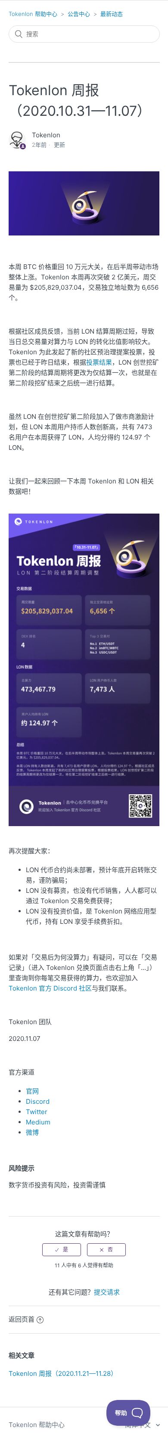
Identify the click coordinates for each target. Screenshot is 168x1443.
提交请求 (107, 1292)
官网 (32, 1091)
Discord (38, 1101)
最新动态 (111, 13)
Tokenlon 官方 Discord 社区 (50, 988)
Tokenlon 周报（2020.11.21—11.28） (63, 1373)
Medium (38, 1122)
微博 (32, 1132)
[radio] (61, 1249)
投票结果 (99, 362)
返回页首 (21, 1319)
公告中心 (79, 13)
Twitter (36, 1112)
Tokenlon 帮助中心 (33, 13)
